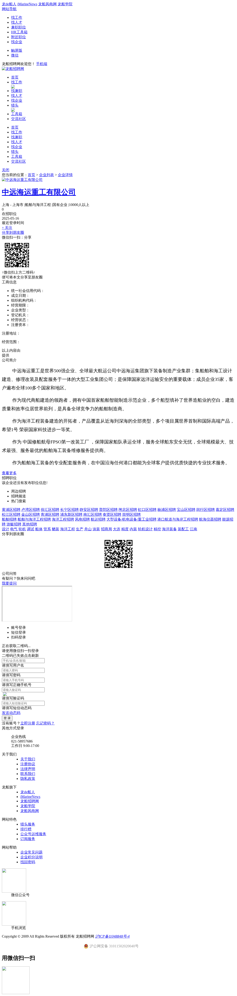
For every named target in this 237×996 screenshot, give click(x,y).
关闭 (5, 170)
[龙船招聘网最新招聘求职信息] (13, 69)
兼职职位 (18, 27)
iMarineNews (27, 4)
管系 (47, 529)
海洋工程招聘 (63, 519)
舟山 (88, 529)
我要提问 (9, 583)
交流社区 (18, 119)
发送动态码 (11, 713)
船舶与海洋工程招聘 (34, 519)
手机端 (41, 64)
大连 (116, 529)
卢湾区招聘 (30, 510)
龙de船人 (9, 4)
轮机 (22, 529)
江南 (193, 529)
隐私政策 (27, 779)
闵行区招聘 (205, 510)
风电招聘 (82, 519)
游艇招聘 (13, 524)
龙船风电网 (47, 4)
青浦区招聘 (50, 514)
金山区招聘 (30, 514)
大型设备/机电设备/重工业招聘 (131, 519)
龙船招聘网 (29, 801)
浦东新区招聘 (71, 514)
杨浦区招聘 (166, 510)
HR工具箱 (19, 32)
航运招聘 (98, 519)
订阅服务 (27, 839)
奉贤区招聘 (112, 514)
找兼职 (16, 91)
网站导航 (9, 9)
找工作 (16, 17)
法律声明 (27, 769)
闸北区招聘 (127, 510)
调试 (30, 529)
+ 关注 (7, 228)
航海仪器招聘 (210, 519)
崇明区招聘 (131, 514)
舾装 (55, 529)
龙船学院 (65, 4)
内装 (133, 529)
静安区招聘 (89, 510)
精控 (157, 529)
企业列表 (46, 175)
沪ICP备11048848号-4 (112, 936)
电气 (14, 529)
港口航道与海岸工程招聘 (177, 519)
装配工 (183, 529)
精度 (125, 529)
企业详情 (65, 175)
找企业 (16, 42)
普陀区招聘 (108, 510)
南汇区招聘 (92, 514)
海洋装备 (169, 529)
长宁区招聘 (69, 510)
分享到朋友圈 (13, 232)
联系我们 (27, 774)
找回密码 (27, 862)
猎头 (15, 105)
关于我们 (27, 759)
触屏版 (16, 50)
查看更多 (9, 473)
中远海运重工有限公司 (39, 192)
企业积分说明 (31, 857)
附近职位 (18, 37)
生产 (79, 529)
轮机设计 (145, 529)
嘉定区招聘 (225, 510)
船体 (39, 529)
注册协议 (27, 764)
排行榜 (25, 829)
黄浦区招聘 (11, 510)
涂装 (96, 529)
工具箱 (16, 114)
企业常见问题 (31, 852)
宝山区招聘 (186, 510)
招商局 (106, 529)
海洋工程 (67, 529)
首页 (15, 77)
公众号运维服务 (33, 834)
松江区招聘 (11, 514)
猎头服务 (27, 824)
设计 (5, 529)
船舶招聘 (9, 519)
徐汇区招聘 (50, 510)
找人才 (16, 22)
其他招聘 (29, 524)
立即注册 (27, 723)
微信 (15, 55)
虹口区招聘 (147, 510)
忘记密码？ (45, 723)
